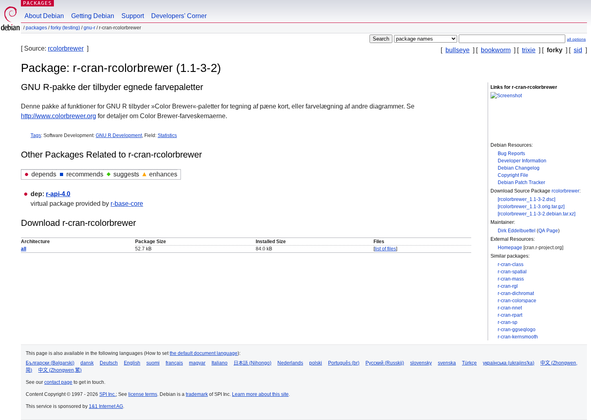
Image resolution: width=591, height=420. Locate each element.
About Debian (44, 15)
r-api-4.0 (58, 194)
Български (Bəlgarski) (50, 363)
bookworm (496, 50)
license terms (142, 394)
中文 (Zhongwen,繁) (60, 370)
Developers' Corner (179, 15)
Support (132, 15)
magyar (197, 363)
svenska (447, 363)
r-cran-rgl (508, 286)
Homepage (510, 247)
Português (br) (343, 363)
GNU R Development (119, 135)
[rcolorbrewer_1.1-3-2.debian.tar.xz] (536, 214)
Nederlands (290, 363)
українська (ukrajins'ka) (508, 363)
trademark (197, 394)
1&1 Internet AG (106, 406)
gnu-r (89, 28)
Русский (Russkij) (384, 363)
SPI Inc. (107, 394)
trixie (529, 50)
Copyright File (513, 175)
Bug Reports (511, 153)
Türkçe (469, 363)
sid (578, 50)
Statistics (167, 135)
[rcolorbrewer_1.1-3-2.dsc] (526, 199)
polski (315, 363)
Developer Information (522, 161)
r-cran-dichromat (516, 293)
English (132, 363)
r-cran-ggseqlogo (517, 329)
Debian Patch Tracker (521, 182)
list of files (385, 249)
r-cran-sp (507, 322)
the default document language (204, 353)
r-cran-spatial (512, 272)
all (23, 249)
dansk (87, 363)
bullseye (457, 50)
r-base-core (127, 203)
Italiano (219, 363)
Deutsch (109, 363)
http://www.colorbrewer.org (58, 116)
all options (576, 39)
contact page (58, 382)
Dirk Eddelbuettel (517, 231)
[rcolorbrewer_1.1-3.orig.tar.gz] (531, 206)
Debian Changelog (519, 168)
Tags (36, 135)
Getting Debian (92, 15)
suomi (153, 363)
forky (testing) (65, 28)
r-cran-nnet (510, 308)
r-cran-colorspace (517, 300)
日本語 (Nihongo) (252, 363)
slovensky (421, 363)
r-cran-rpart (510, 315)
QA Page (548, 231)
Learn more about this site (260, 394)
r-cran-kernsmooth (518, 337)
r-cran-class (510, 264)
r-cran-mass (511, 279)
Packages (37, 3)
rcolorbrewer (66, 48)
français (174, 363)
